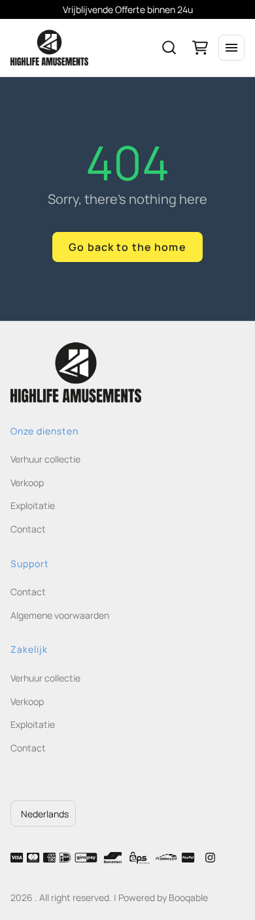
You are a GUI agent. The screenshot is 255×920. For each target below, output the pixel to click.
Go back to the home (127, 247)
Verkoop (27, 482)
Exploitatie (32, 505)
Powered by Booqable (163, 897)
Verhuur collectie (45, 459)
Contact (28, 529)
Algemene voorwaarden (59, 615)
